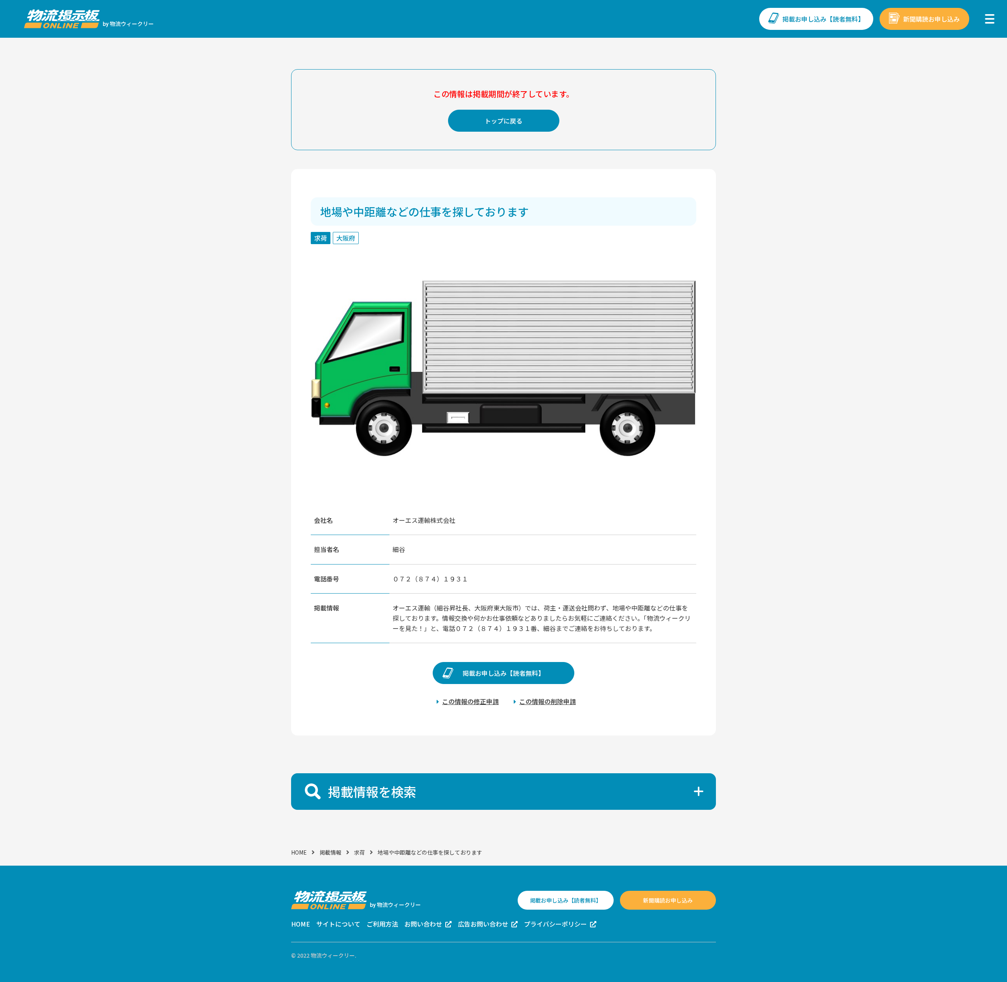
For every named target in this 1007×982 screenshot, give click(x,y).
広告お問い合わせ (483, 924)
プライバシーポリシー (555, 924)
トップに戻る (503, 120)
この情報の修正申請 (470, 701)
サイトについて (338, 924)
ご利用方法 (382, 924)
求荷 (359, 852)
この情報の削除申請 (547, 701)
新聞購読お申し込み (931, 19)
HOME (299, 852)
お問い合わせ (423, 924)
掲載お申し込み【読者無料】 (823, 19)
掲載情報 (330, 852)
